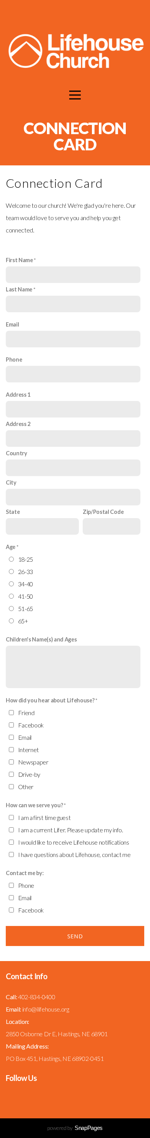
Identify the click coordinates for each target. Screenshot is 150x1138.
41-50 (25, 596)
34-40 (25, 584)
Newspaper (33, 762)
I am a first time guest (44, 817)
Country (16, 453)
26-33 (25, 571)
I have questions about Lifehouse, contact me (74, 854)
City (11, 482)
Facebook (31, 725)
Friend (26, 712)
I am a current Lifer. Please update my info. (70, 829)
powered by (75, 1128)
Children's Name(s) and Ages (41, 639)
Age (10, 547)
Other (25, 786)
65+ (23, 621)
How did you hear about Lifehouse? (50, 700)
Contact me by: (25, 873)
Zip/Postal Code (103, 511)
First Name (19, 260)
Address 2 (18, 424)
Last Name (19, 289)
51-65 (25, 608)
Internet (28, 749)
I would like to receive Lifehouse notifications (73, 842)
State (13, 511)
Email (12, 324)
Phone (14, 359)
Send (75, 936)
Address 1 (18, 394)
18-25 (25, 559)
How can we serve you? (34, 805)
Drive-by (29, 774)
